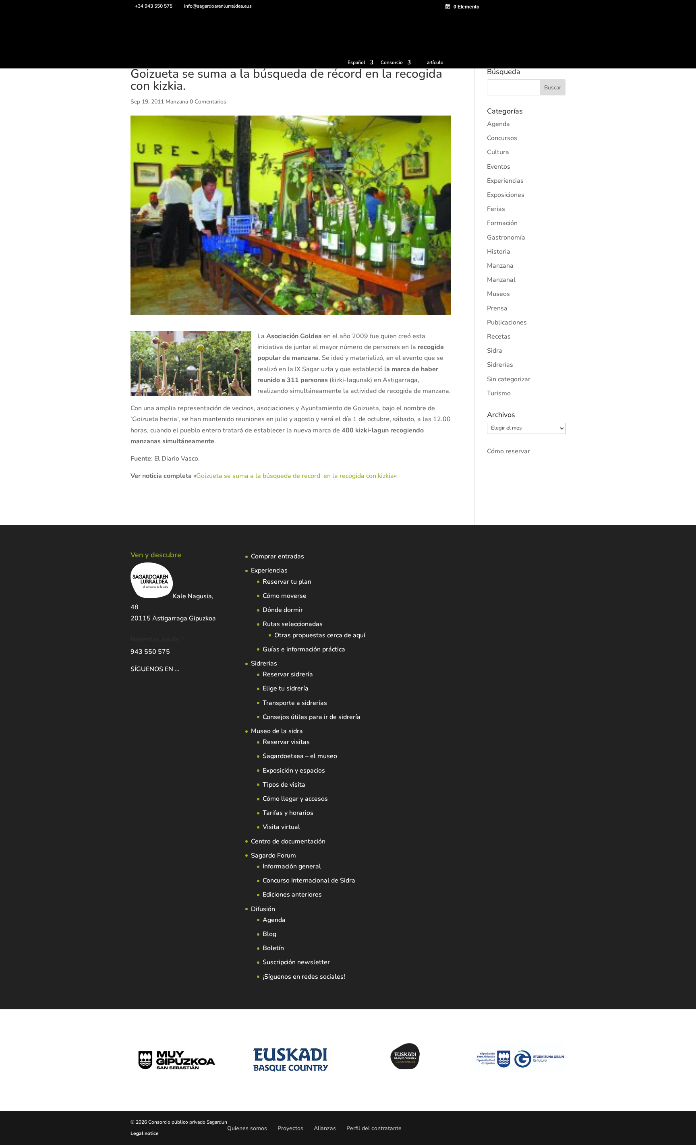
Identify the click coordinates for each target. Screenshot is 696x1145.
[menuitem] (360, 64)
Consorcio (392, 63)
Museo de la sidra (277, 731)
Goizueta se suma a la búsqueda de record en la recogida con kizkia (295, 475)
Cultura (498, 152)
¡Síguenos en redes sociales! (304, 976)
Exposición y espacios (294, 770)
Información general (292, 866)
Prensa (497, 308)
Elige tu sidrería (286, 688)
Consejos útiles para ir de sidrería (311, 717)
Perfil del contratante (374, 1128)
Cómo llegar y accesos (295, 798)
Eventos (498, 166)
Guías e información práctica (304, 649)
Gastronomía (506, 237)
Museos (498, 293)
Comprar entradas (277, 556)
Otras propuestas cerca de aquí (319, 635)
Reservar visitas (286, 742)
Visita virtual (281, 827)
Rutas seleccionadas (293, 624)
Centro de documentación (288, 841)
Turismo (499, 393)
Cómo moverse (285, 595)
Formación (502, 223)
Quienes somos (247, 1128)
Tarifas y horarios (288, 812)
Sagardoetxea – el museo (300, 756)
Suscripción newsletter (296, 962)
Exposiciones (505, 194)
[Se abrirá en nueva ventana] (180, 669)
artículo (435, 62)
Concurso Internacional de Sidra (309, 880)
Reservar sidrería (288, 674)
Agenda (498, 124)
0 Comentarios (208, 101)
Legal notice (144, 1133)
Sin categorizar (508, 379)
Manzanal (501, 279)
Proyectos (290, 1128)
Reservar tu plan (287, 581)
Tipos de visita (284, 784)
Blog (269, 934)
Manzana (177, 101)
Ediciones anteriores (292, 894)
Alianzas (325, 1128)
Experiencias (505, 180)
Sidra (494, 350)
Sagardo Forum (273, 855)
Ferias (496, 209)
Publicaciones (507, 322)
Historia (498, 251)
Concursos (502, 138)
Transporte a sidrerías (295, 703)
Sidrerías (500, 364)
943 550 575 (150, 651)
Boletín (273, 948)
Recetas (499, 336)
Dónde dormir (283, 610)
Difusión (263, 909)
